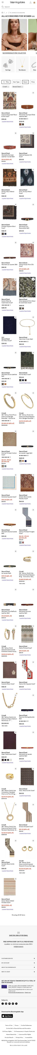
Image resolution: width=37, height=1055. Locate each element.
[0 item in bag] (34, 2)
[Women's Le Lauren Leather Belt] (27, 740)
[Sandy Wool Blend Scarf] (10, 177)
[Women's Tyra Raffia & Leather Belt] (10, 597)
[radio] (20, 124)
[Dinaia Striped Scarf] (27, 812)
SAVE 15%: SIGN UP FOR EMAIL (18, 935)
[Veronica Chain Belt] (27, 325)
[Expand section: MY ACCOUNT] (18, 963)
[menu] (3, 2)
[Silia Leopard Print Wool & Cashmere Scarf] (27, 287)
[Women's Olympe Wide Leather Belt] (27, 101)
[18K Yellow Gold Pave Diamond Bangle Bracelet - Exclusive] (10, 401)
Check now (28, 992)
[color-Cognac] (20, 124)
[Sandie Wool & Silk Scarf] (10, 848)
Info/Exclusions (18, 946)
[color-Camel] (23, 461)
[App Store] (7, 1016)
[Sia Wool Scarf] (10, 325)
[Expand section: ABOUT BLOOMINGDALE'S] (18, 967)
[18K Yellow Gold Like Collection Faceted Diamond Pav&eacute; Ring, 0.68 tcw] (10, 776)
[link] (10, 117)
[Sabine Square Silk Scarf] (27, 141)
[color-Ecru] (11, 760)
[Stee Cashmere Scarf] (10, 740)
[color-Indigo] (5, 466)
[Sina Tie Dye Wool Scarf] (27, 177)
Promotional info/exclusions (16, 992)
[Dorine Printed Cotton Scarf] (10, 439)
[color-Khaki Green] (20, 380)
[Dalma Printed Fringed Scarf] (27, 518)
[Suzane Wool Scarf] (10, 670)
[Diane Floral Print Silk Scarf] (27, 250)
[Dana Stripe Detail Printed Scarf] (10, 887)
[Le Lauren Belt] (10, 559)
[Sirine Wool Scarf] (27, 360)
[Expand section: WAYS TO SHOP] (18, 972)
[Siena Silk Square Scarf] (27, 670)
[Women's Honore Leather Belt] (27, 597)
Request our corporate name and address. (18, 1042)
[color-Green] (20, 308)
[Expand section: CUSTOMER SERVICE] (18, 958)
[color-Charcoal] (8, 760)
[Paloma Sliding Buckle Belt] (27, 703)
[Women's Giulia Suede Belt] (10, 518)
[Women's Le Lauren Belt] (10, 250)
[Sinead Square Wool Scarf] (10, 212)
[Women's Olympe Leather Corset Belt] (10, 141)
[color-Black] (23, 124)
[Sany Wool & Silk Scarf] (27, 776)
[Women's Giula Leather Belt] (10, 360)
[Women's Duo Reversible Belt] (27, 212)
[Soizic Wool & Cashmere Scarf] (10, 287)
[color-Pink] (23, 542)
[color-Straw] (23, 308)
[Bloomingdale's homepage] (3, 13)
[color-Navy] (5, 234)
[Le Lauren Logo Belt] (27, 439)
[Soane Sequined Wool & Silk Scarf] (10, 101)
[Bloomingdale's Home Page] (17, 2)
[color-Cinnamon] (3, 234)
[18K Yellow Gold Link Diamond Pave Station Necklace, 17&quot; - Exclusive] (10, 703)
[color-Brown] (26, 380)
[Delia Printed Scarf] (27, 634)
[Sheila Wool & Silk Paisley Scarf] (27, 483)
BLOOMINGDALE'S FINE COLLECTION (14, 53)
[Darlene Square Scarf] (10, 483)
